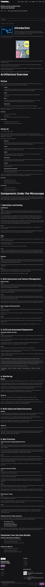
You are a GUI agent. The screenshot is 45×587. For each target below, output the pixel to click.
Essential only (31, 583)
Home (19, 1)
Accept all (42, 583)
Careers (3, 573)
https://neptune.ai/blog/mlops (6, 37)
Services (25, 562)
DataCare (33, 1)
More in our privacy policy (5, 585)
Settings (37, 583)
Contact (40, 1)
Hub (30, 1)
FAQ (37, 1)
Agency (22, 1)
